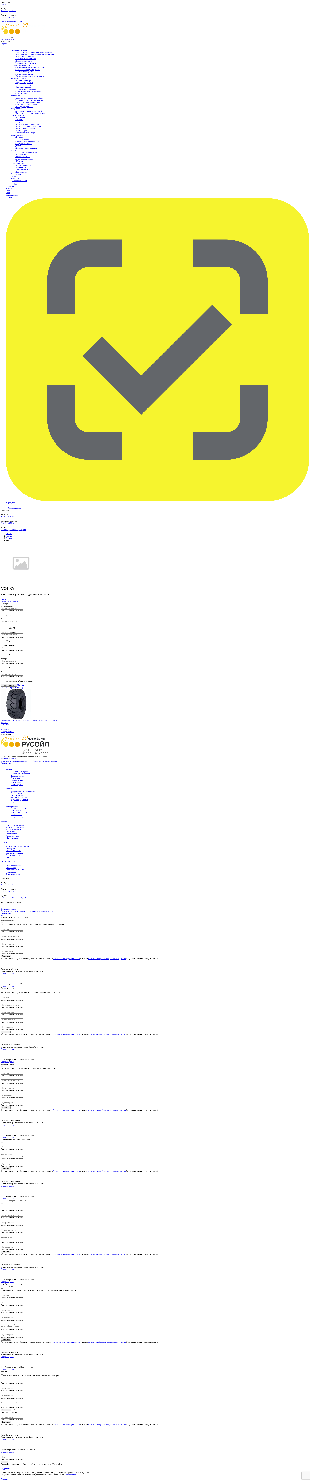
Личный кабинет (19, 181)
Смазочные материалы (20, 50)
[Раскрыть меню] (12, 37)
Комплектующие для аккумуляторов (31, 113)
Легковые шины (22, 137)
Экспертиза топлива (19, 797)
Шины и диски (17, 135)
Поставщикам (21, 172)
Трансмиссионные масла (26, 59)
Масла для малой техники (26, 63)
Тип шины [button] (5, 672)
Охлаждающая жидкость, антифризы (31, 67)
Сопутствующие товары (25, 133)
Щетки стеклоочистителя (26, 128)
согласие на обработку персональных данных (107, 959)
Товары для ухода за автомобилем (29, 122)
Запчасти (19, 120)
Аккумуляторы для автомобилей (29, 111)
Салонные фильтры (24, 87)
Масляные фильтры (24, 80)
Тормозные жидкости (24, 72)
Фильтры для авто (18, 78)
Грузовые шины (22, 139)
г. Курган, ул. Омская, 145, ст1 (13, 530)
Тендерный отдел (18, 817)
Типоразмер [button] (6, 659)
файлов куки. (71, 1475)
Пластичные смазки (24, 61)
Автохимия (15, 96)
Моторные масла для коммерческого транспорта (35, 54)
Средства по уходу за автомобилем (30, 98)
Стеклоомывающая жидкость (28, 70)
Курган (4, 4)
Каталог (9, 48)
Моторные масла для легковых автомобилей (34, 52)
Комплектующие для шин (26, 148)
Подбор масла (21, 154)
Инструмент (21, 117)
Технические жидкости (20, 65)
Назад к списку (7, 732)
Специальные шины (24, 144)
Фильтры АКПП (22, 94)
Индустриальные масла (25, 57)
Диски (18, 146)
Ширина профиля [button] (8, 632)
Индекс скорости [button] (8, 645)
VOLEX (4, 723)
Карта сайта (6, 763)
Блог (8, 193)
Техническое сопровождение (27, 152)
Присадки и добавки (24, 107)
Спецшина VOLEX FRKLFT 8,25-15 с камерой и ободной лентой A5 (29, 720)
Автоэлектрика (22, 131)
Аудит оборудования (24, 159)
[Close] (2, 922)
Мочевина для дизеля (24, 74)
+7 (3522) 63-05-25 (8, 11)
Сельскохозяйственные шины (28, 141)
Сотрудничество (17, 163)
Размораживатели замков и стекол (30, 100)
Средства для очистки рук (26, 104)
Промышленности (23, 165)
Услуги (13, 150)
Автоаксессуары (17, 115)
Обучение (20, 161)
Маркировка (11, 502)
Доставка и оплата (8, 759)
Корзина (17, 184)
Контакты (15, 178)
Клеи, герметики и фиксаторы (28, 102)
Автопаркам (21, 168)
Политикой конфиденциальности (66, 959)
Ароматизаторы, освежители (27, 124)
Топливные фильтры (24, 85)
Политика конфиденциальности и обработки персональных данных (29, 761)
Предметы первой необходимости (29, 126)
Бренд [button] (3, 619)
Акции (13, 176)
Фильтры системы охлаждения (28, 91)
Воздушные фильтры (24, 83)
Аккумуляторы (17, 109)
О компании (16, 174)
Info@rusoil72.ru (7, 17)
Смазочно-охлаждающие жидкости (30, 76)
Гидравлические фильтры (26, 89)
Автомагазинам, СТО (24, 170)
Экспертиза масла (23, 157)
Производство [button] (7, 606)
